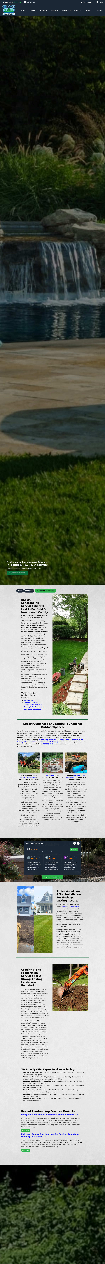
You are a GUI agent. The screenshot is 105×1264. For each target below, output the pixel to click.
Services (29, 591)
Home (20, 591)
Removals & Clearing (31, 702)
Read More (25, 1130)
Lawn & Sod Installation (33, 705)
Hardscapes (50, 775)
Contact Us (30, 2)
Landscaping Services (45, 591)
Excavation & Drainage (32, 709)
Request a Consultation (17, 573)
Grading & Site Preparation (34, 707)
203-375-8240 (87, 2)
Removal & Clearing (28, 777)
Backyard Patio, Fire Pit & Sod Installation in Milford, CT (49, 1114)
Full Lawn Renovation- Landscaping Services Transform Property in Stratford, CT (50, 1135)
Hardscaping (28, 700)
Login (101, 2)
